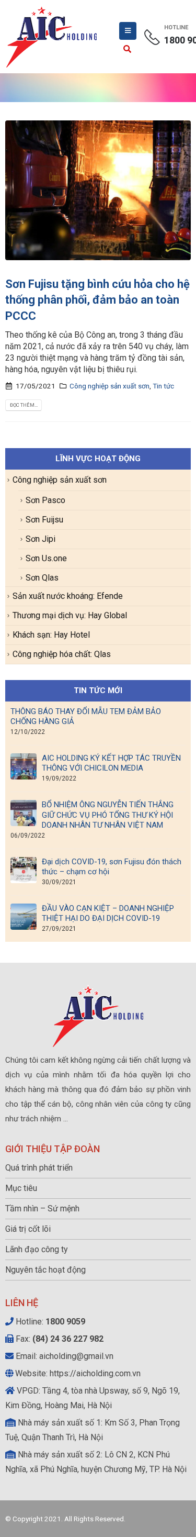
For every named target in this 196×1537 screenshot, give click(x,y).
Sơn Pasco (45, 500)
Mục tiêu (21, 1188)
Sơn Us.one (46, 558)
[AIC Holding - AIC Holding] (51, 36)
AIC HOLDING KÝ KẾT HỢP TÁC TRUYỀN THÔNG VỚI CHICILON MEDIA (111, 763)
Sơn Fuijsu (44, 520)
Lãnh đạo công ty (36, 1249)
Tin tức (163, 386)
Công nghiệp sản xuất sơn (109, 386)
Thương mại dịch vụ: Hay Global (70, 615)
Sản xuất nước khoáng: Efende (68, 596)
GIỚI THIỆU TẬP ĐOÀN (52, 1148)
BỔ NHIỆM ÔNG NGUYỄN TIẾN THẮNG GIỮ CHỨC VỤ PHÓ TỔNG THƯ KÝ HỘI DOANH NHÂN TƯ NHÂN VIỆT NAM (108, 814)
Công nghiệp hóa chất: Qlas (62, 654)
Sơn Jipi (40, 539)
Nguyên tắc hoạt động (45, 1270)
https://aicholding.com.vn (95, 1373)
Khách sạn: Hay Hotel (51, 635)
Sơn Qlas (42, 578)
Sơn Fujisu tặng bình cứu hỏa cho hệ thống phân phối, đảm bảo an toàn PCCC (97, 299)
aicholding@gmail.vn (76, 1356)
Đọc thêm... (24, 405)
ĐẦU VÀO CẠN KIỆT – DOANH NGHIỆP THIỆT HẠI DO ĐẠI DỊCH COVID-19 (108, 913)
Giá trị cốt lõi (28, 1229)
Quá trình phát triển (39, 1168)
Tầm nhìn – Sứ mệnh (42, 1208)
